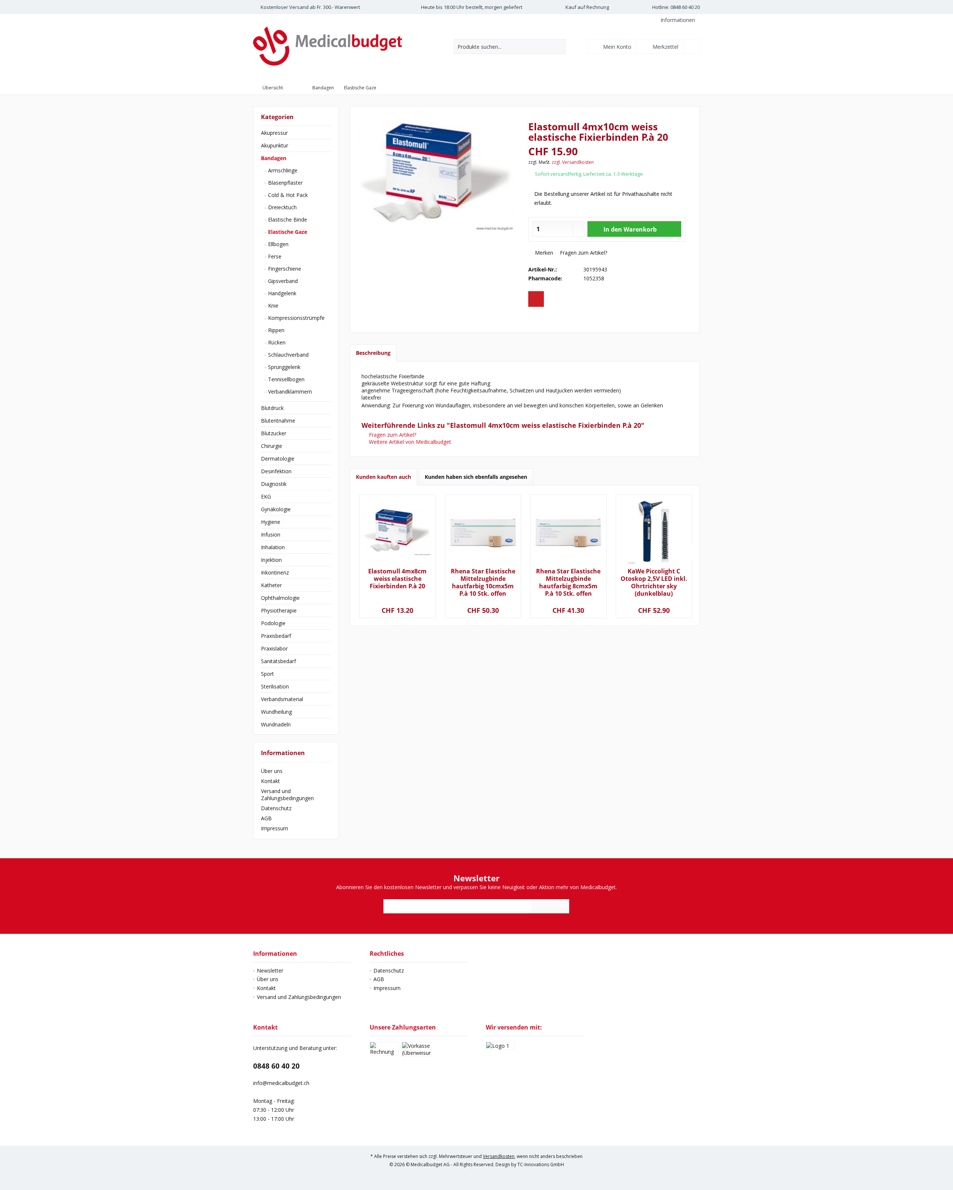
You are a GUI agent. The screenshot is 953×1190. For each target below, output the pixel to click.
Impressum (274, 828)
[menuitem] (677, 20)
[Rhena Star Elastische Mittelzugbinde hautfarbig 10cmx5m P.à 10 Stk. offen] (483, 532)
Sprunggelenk (283, 366)
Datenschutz (276, 808)
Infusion (270, 534)
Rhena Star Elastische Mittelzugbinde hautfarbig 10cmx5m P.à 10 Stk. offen (483, 582)
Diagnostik (274, 483)
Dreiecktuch (282, 207)
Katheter (271, 585)
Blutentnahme (278, 420)
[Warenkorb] (692, 46)
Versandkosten (498, 1156)
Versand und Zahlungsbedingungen (287, 795)
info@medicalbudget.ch (281, 1082)
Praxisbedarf (276, 635)
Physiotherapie (279, 610)
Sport (267, 673)
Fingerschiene (284, 268)
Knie (272, 305)
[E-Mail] (536, 299)
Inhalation (273, 547)
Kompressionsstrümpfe (296, 317)
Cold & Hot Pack (287, 194)
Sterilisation (275, 686)
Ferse (274, 256)
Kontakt (270, 781)
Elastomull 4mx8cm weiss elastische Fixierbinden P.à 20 (397, 578)
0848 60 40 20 (276, 1066)
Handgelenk (281, 293)
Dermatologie (277, 458)
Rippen (275, 330)
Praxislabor (274, 648)
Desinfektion (276, 471)
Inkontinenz (275, 572)
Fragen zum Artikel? (582, 252)
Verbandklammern (289, 391)
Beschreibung (373, 352)
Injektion (271, 559)
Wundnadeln (276, 724)
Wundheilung (276, 711)
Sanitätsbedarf (278, 661)
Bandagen (273, 158)
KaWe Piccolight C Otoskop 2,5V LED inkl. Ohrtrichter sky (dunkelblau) (654, 582)
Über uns (272, 770)
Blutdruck (272, 407)
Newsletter (270, 970)
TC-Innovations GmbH (540, 1164)
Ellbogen (278, 244)
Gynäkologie (276, 509)
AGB (266, 818)
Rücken (276, 342)
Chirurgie (271, 445)
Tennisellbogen (286, 379)
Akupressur (274, 132)
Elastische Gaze (287, 231)
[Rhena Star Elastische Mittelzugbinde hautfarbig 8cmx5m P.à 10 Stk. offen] (568, 532)
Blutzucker (273, 433)
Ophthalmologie (280, 597)
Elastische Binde (287, 219)
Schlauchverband (288, 354)
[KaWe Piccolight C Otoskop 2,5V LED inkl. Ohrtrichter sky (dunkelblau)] (654, 532)
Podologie (273, 623)
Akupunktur (274, 145)
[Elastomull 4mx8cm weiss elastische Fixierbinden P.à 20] (397, 532)
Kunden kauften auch (383, 476)
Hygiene (270, 521)
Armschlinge (282, 170)
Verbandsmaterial (282, 699)
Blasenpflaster (285, 182)
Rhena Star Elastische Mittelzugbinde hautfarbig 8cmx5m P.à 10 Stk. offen (568, 582)
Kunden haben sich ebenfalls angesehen (476, 476)
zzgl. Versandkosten (573, 162)
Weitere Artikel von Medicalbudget (409, 441)
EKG (266, 496)
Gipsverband (282, 280)
